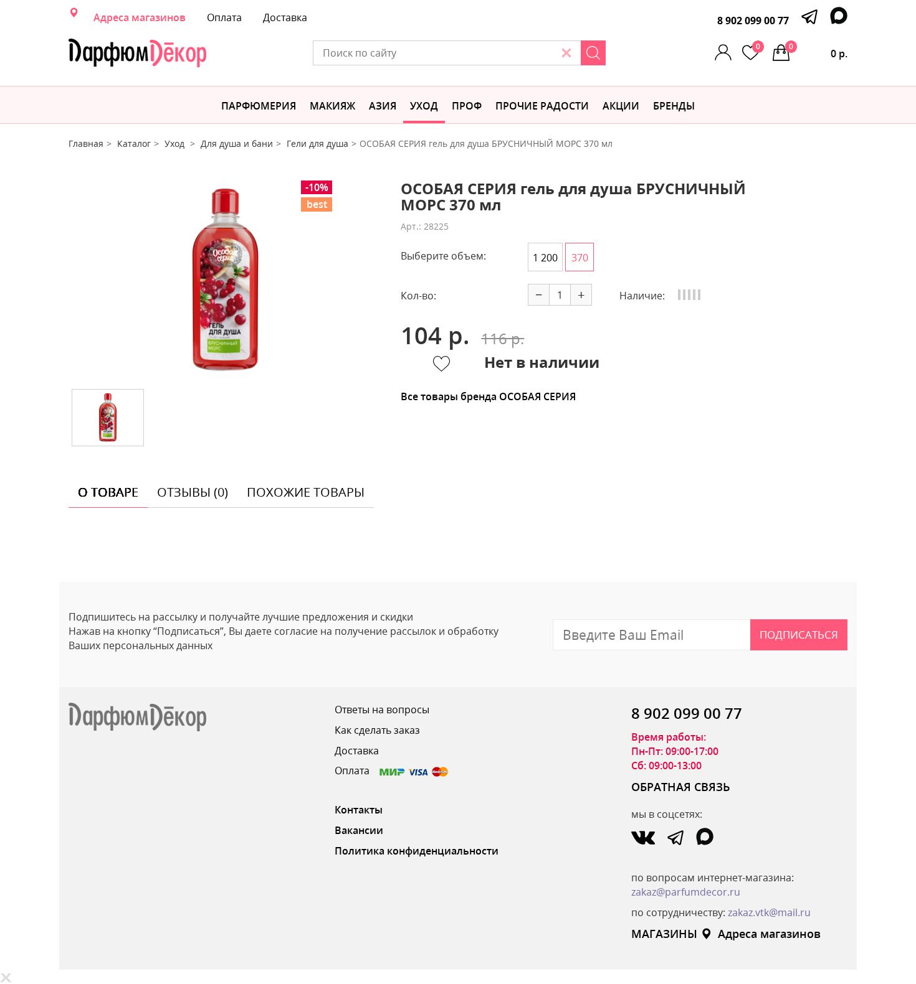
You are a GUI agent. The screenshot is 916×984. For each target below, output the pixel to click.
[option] (226, 280)
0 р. (818, 50)
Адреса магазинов (139, 17)
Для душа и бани (237, 143)
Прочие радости (542, 106)
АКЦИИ (621, 106)
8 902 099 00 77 (753, 20)
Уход (424, 106)
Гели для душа (317, 143)
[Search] (593, 52)
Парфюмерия (258, 106)
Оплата (224, 17)
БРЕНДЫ (674, 106)
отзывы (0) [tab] (192, 492)
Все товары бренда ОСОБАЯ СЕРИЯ (488, 396)
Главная (86, 143)
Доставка (285, 17)
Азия (382, 106)
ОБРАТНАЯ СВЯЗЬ (680, 786)
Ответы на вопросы (382, 709)
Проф (467, 106)
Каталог (134, 143)
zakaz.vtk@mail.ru (769, 912)
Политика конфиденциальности (417, 851)
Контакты (359, 810)
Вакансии (359, 830)
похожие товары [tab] (306, 492)
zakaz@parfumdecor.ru (685, 892)
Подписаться (799, 634)
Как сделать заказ (377, 730)
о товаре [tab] (108, 492)
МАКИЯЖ (332, 106)
